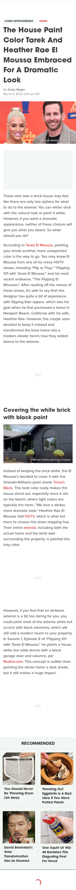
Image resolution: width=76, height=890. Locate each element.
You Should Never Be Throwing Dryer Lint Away (18, 794)
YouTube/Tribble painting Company (51, 459)
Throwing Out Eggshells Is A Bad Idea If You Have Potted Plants (56, 796)
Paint (43, 21)
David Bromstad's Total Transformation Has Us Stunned (18, 854)
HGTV (29, 516)
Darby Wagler (16, 89)
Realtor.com (13, 661)
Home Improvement (19, 21)
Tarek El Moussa (39, 245)
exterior (30, 527)
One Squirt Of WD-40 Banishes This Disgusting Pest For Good (56, 854)
